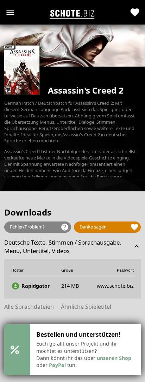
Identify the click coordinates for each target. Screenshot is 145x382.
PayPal (57, 365)
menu (10, 12)
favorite (135, 12)
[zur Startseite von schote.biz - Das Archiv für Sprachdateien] (72, 12)
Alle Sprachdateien (29, 307)
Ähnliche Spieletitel (86, 307)
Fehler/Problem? (39, 227)
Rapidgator (30, 286)
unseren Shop (114, 358)
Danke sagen (109, 227)
